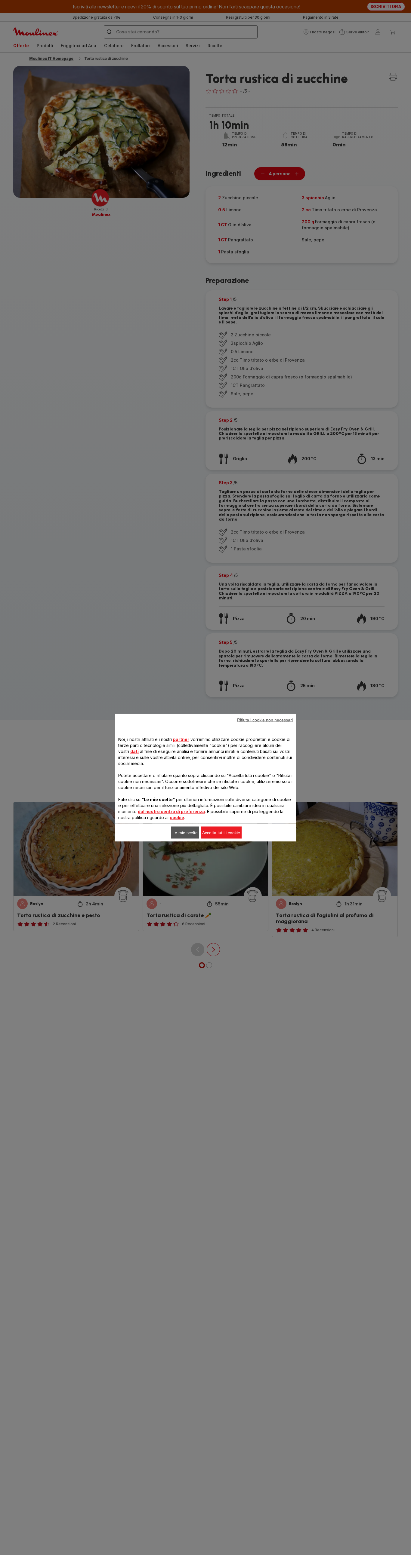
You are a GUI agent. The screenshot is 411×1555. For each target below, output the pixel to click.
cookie (177, 817)
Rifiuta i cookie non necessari (265, 719)
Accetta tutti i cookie (221, 832)
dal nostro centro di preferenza (171, 811)
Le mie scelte (185, 832)
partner (181, 739)
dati (134, 751)
